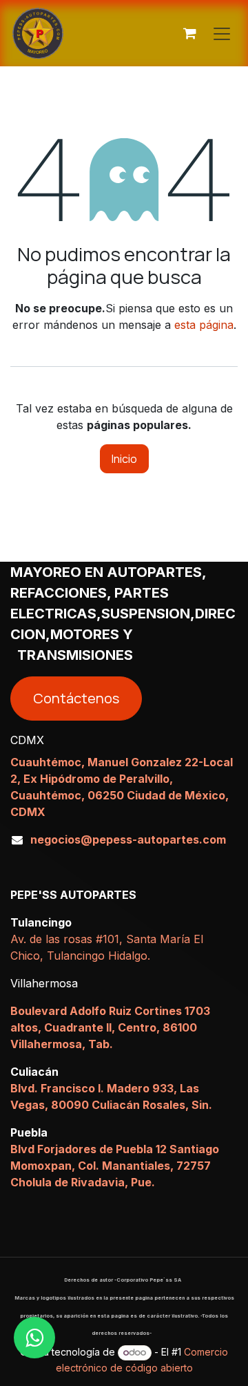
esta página (204, 325)
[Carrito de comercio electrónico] (189, 33)
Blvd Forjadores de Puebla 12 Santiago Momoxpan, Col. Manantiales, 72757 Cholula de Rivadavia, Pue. (114, 1165)
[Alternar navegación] (222, 33)
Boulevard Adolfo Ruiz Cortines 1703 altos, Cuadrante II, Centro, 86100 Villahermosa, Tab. (110, 1027)
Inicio (124, 458)
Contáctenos (76, 698)
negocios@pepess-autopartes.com (128, 839)
